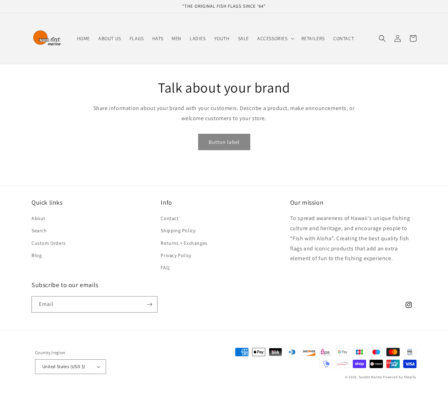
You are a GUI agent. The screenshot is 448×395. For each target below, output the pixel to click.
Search (39, 230)
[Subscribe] (149, 304)
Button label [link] (224, 142)
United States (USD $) (63, 367)
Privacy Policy (176, 255)
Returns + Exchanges (184, 243)
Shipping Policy (178, 230)
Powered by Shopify (399, 377)
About (38, 218)
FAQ (165, 267)
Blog (36, 255)
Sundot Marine (370, 377)
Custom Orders (48, 243)
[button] (275, 38)
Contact (169, 218)
